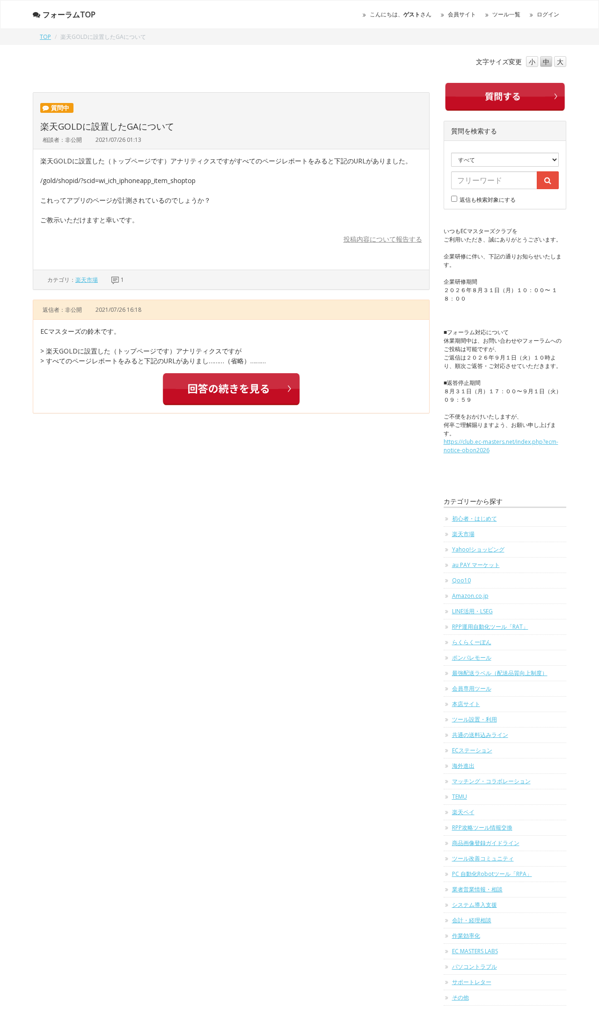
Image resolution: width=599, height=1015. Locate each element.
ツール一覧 (506, 14)
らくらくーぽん (471, 642)
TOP (45, 37)
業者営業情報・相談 (477, 889)
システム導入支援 (474, 905)
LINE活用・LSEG (472, 611)
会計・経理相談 (471, 920)
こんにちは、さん (400, 14)
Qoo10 (461, 580)
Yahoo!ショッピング (478, 549)
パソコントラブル (474, 967)
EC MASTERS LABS (475, 951)
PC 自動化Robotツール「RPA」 (492, 874)
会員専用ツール (471, 688)
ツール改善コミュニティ (483, 858)
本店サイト (466, 704)
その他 (460, 997)
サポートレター (471, 982)
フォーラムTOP (69, 14)
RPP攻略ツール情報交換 (482, 827)
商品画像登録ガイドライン (485, 843)
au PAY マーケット (476, 565)
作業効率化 (466, 936)
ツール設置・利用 (474, 719)
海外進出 (463, 766)
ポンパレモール (471, 658)
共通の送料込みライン (480, 735)
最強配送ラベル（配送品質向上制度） (500, 673)
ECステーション (472, 750)
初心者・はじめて (474, 518)
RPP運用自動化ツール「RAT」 (490, 627)
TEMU (459, 797)
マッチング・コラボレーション (491, 781)
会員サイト (462, 14)
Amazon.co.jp (470, 596)
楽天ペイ (463, 812)
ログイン (548, 14)
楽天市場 (86, 280)
